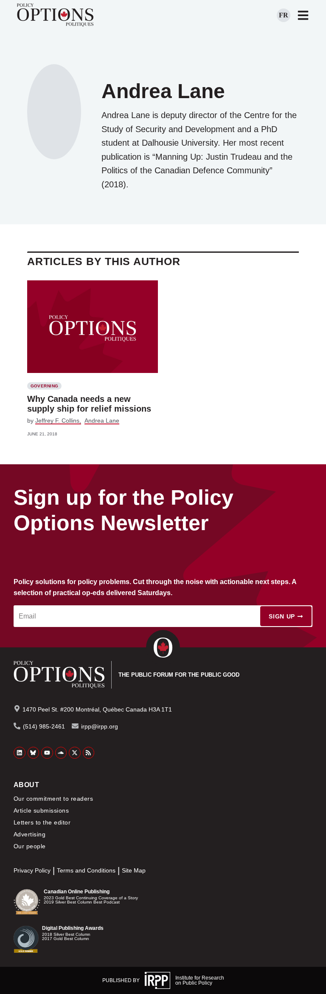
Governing (45, 386)
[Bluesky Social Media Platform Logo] (33, 753)
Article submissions (41, 810)
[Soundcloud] (61, 753)
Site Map (134, 870)
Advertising (29, 834)
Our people (30, 846)
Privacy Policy (32, 870)
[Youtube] (47, 753)
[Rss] (89, 753)
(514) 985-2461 (44, 726)
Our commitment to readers (53, 798)
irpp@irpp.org (99, 726)
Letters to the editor (42, 822)
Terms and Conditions (86, 870)
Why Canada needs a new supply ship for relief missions (89, 403)
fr (283, 15)
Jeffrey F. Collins (57, 420)
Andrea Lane (101, 420)
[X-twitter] (75, 753)
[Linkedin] (19, 753)
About (26, 784)
